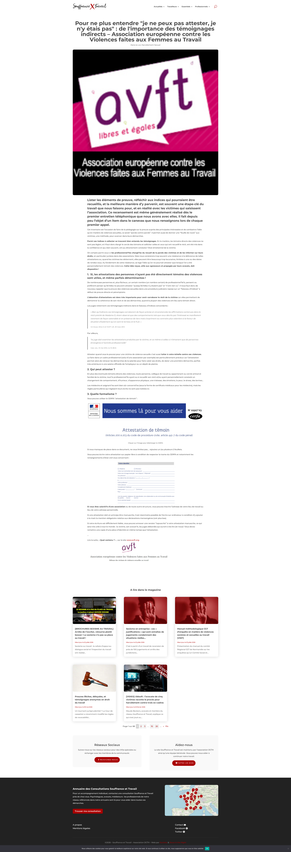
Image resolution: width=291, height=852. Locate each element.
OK (207, 848)
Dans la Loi (136, 45)
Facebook (180, 828)
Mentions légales (81, 828)
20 (157, 726)
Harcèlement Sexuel (151, 45)
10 (152, 726)
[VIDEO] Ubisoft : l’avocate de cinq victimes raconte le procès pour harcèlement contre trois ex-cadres (145, 699)
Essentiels (186, 6)
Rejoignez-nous (109, 760)
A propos (77, 825)
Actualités (158, 6)
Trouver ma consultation (88, 811)
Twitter (178, 832)
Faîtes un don (186, 763)
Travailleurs (172, 6)
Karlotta (163, 842)
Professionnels (201, 6)
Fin (167, 726)
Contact (179, 825)
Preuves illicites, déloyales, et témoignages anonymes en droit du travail (92, 699)
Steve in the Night (177, 842)
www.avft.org (133, 540)
